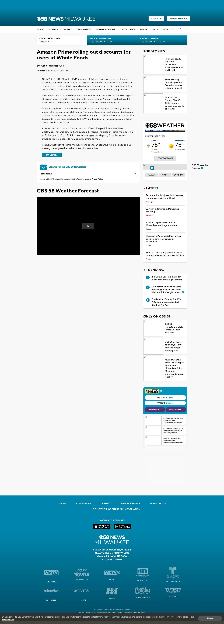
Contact (106, 503)
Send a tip (156, 19)
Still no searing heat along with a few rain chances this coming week (174, 84)
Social (62, 503)
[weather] (148, 146)
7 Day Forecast (165, 158)
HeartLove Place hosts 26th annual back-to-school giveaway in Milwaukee (163, 239)
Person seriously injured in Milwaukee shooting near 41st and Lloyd (174, 64)
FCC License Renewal (101, 613)
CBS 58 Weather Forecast (200, 167)
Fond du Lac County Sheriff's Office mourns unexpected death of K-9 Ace (174, 103)
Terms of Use (82, 179)
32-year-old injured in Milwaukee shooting (162, 210)
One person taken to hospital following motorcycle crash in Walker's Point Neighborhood (167, 289)
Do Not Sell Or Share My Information (116, 509)
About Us (168, 29)
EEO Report (112, 613)
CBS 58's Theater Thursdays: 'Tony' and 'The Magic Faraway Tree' (173, 346)
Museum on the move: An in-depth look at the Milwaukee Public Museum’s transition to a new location (174, 368)
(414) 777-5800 (119, 556)
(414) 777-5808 (121, 553)
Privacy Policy (97, 179)
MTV (155, 29)
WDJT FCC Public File (86, 613)
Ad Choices (141, 613)
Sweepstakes (127, 29)
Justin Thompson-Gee (52, 65)
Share (53, 155)
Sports (67, 29)
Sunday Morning (105, 29)
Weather (53, 29)
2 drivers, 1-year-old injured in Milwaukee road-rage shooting (161, 224)
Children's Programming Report (127, 613)
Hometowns (84, 29)
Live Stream (83, 503)
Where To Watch (178, 19)
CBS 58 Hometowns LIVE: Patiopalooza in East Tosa (174, 328)
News (40, 29)
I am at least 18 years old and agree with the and (73, 179)
